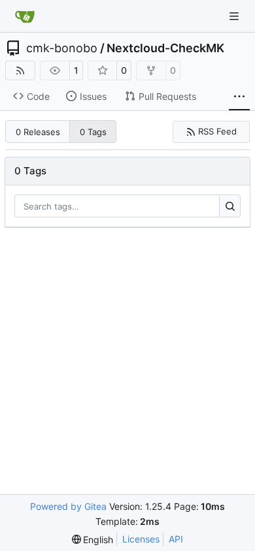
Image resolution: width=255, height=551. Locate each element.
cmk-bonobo (61, 48)
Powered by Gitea (68, 506)
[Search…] (230, 206)
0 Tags (93, 132)
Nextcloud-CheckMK (165, 48)
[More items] (239, 96)
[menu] (93, 539)
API (176, 538)
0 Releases (38, 132)
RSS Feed (217, 131)
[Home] (25, 16)
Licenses (141, 538)
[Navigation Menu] (235, 16)
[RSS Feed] (20, 70)
